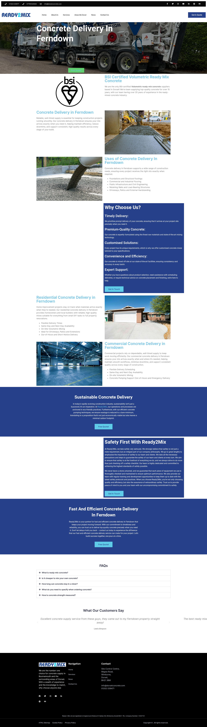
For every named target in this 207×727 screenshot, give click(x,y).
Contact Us (104, 15)
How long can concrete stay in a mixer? (60, 584)
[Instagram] (178, 4)
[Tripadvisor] (199, 4)
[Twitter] (172, 4)
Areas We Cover (80, 15)
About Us (54, 15)
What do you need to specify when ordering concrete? (67, 589)
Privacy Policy (70, 723)
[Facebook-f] (167, 4)
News (93, 15)
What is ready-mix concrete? (55, 572)
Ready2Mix (102, 407)
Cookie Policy (57, 723)
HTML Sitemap (44, 723)
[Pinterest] (194, 4)
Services (66, 15)
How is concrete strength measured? (59, 595)
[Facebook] (39, 696)
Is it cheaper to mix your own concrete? (60, 578)
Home (44, 15)
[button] (103, 572)
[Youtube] (183, 4)
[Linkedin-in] (189, 4)
